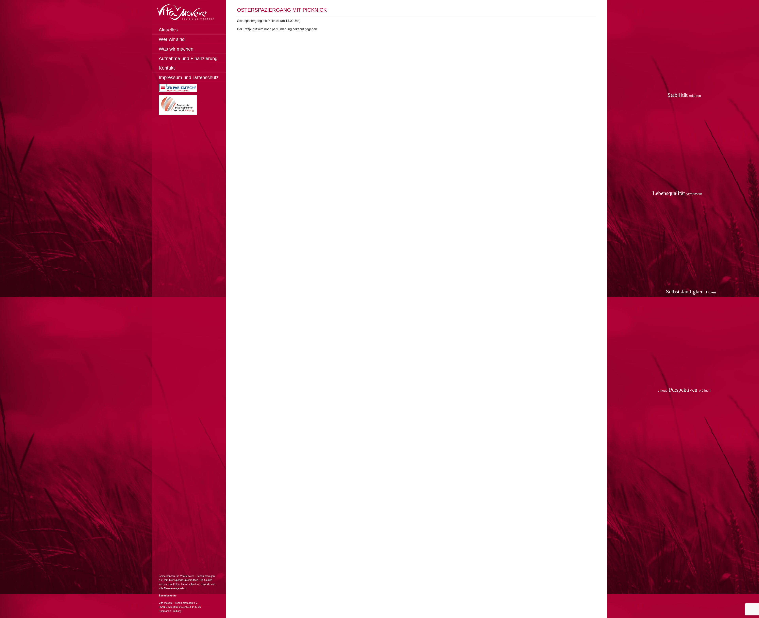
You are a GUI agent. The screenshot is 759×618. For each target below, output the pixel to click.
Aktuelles (168, 29)
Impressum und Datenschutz (189, 77)
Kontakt (167, 68)
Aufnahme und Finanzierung (188, 58)
